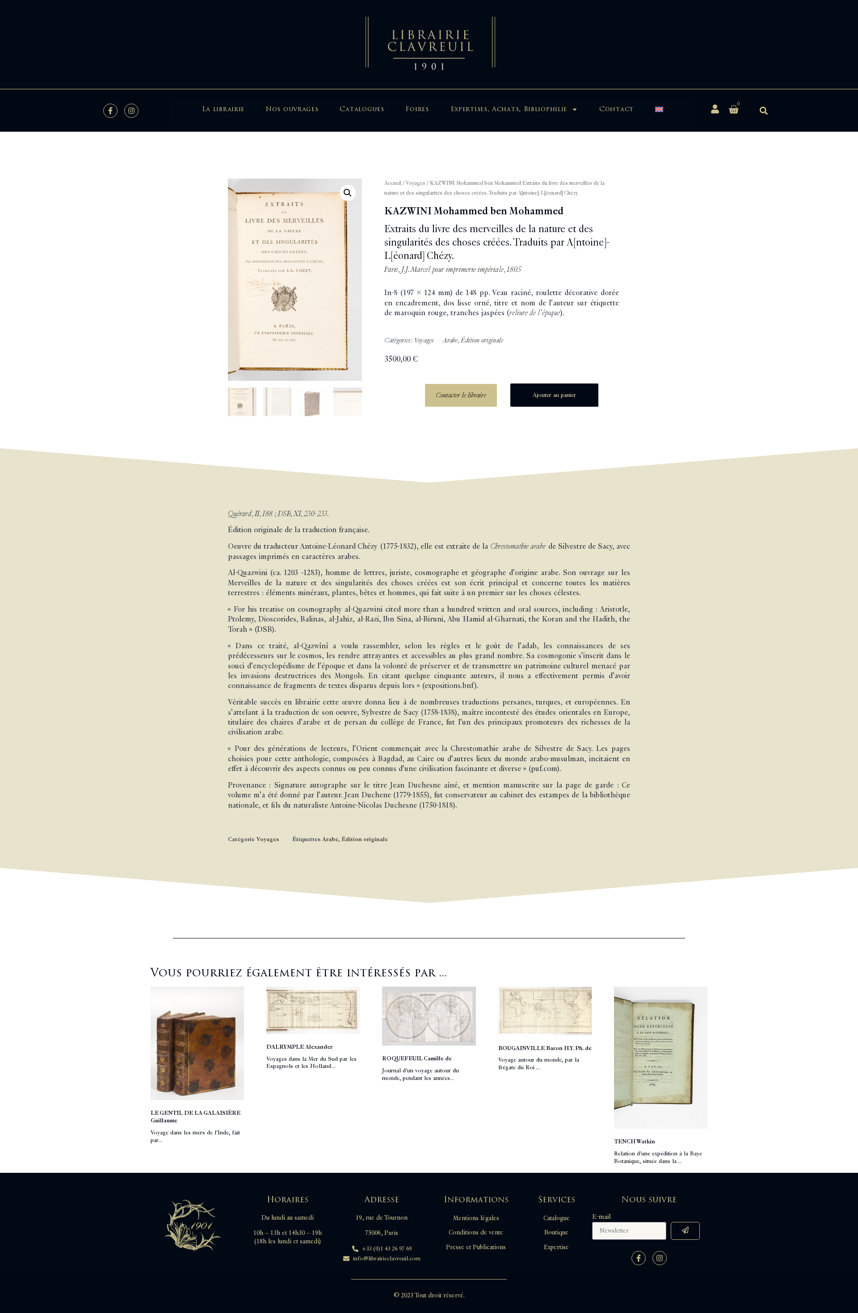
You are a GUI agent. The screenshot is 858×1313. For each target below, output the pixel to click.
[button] (763, 110)
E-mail (601, 1217)
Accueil (392, 183)
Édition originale (482, 340)
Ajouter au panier (554, 395)
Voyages (415, 183)
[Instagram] (131, 111)
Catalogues (362, 109)
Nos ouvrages (292, 109)
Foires (417, 109)
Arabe (450, 340)
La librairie (223, 109)
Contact (616, 109)
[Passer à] (659, 109)
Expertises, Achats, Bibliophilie (508, 109)
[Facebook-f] (110, 111)
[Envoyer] (685, 1231)
